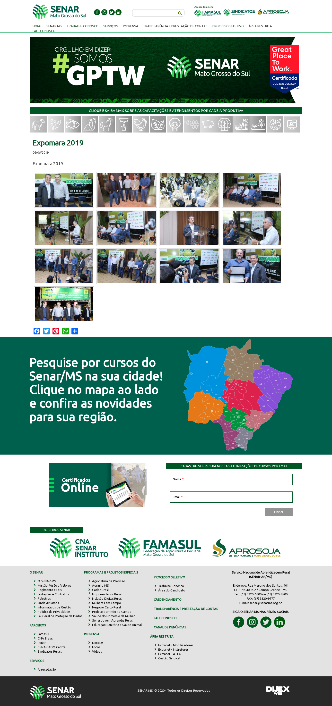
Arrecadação (47, 669)
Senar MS (54, 26)
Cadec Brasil (100, 589)
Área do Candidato (171, 590)
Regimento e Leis (50, 589)
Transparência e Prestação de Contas (175, 26)
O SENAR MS (47, 581)
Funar (42, 642)
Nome (178, 479)
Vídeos (97, 651)
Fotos (96, 647)
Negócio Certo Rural (106, 607)
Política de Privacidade (54, 611)
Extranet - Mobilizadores (175, 645)
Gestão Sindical (169, 658)
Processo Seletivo (228, 26)
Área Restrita (260, 26)
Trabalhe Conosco (82, 26)
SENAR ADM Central (52, 647)
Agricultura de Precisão (108, 581)
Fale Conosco (44, 31)
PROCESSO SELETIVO (169, 577)
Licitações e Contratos (53, 594)
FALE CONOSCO (165, 618)
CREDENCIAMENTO (168, 599)
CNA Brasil (45, 638)
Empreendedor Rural (107, 594)
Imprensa (130, 26)
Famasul (43, 634)
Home (37, 26)
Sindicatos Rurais (50, 651)
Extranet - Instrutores (173, 649)
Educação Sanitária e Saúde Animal (117, 624)
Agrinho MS (100, 585)
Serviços (110, 26)
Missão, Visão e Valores (54, 585)
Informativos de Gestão (54, 607)
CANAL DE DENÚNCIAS (170, 627)
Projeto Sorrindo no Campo (111, 611)
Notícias (98, 642)
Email (178, 496)
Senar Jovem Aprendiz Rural (112, 620)
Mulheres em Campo (106, 603)
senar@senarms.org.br (266, 603)
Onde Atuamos (48, 603)
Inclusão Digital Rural (107, 598)
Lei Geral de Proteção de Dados (60, 616)
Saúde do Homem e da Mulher (113, 616)
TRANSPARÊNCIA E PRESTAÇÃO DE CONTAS (186, 608)
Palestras (44, 598)
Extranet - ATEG (169, 654)
